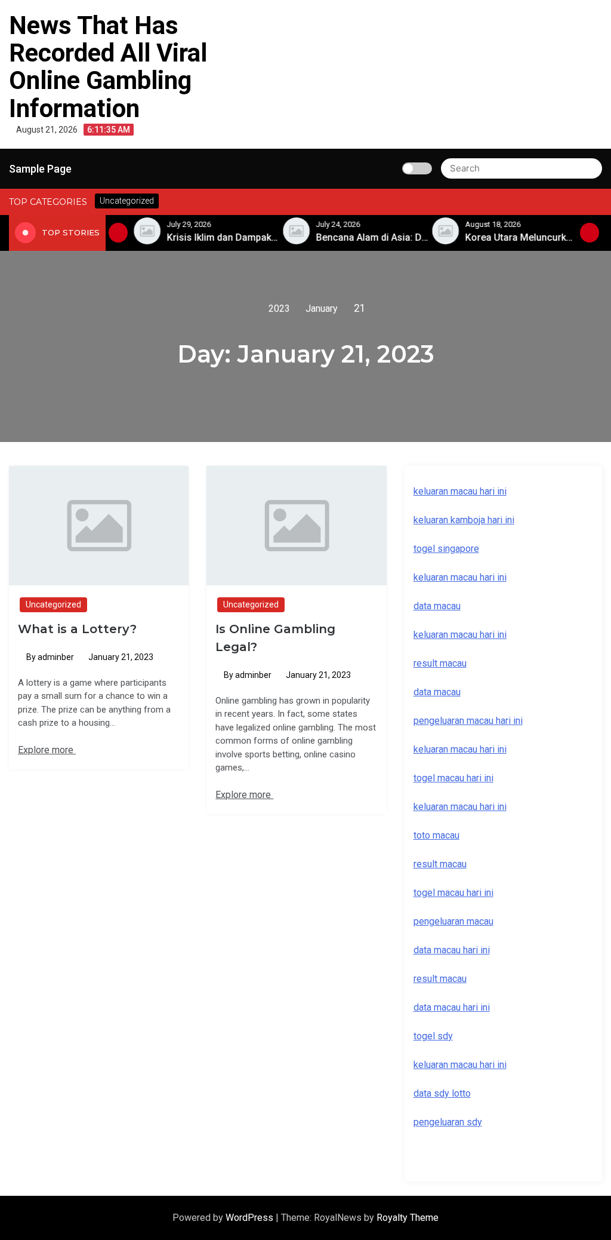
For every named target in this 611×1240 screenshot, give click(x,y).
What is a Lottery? (77, 629)
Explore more (47, 750)
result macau (440, 864)
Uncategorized (53, 604)
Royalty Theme (408, 1217)
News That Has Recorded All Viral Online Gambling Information (108, 67)
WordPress (251, 1217)
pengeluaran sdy (447, 1122)
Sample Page (40, 168)
